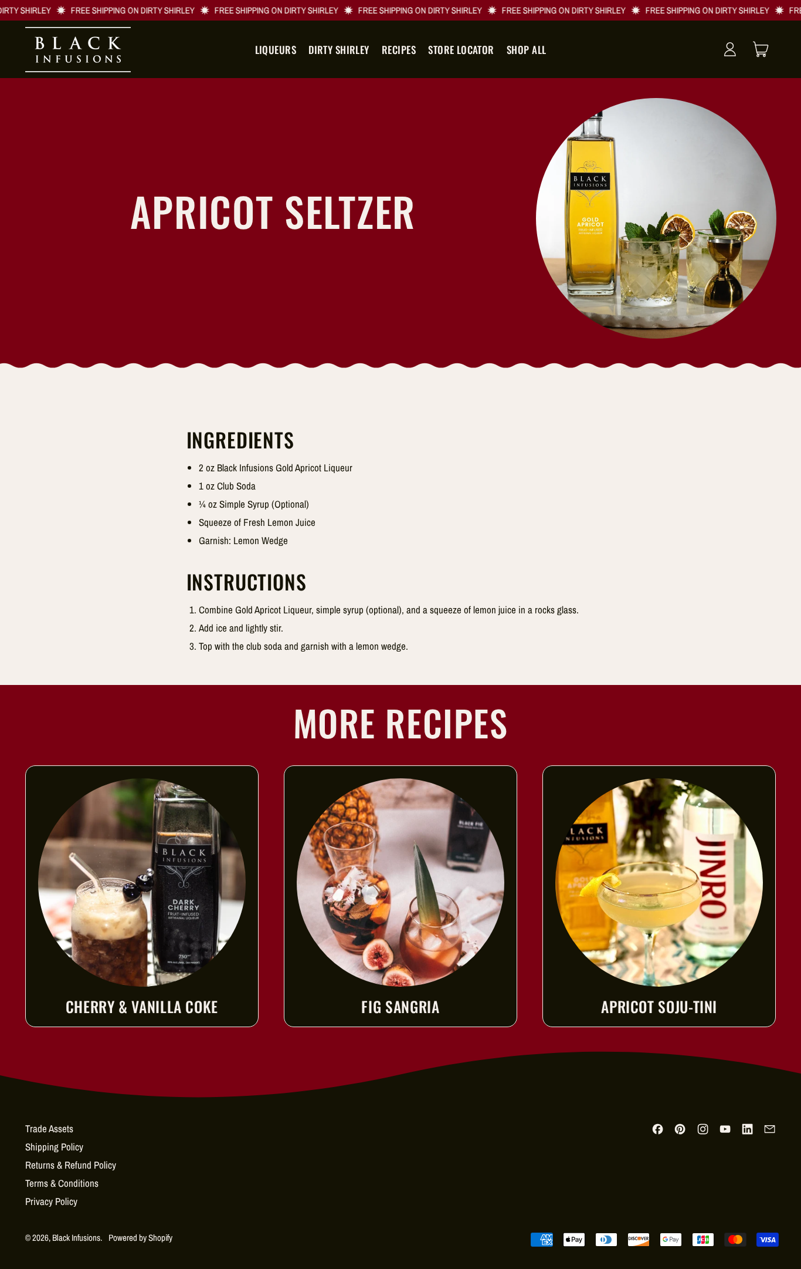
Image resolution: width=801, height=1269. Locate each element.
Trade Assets (49, 1128)
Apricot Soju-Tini (659, 1006)
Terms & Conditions (62, 1183)
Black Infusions (76, 1237)
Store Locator (461, 49)
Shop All (526, 49)
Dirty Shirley (338, 49)
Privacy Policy (51, 1201)
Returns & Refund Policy (70, 1165)
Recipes (399, 49)
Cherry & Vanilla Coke (142, 1006)
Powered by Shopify (140, 1237)
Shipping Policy (54, 1146)
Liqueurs (275, 49)
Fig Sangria (400, 1006)
